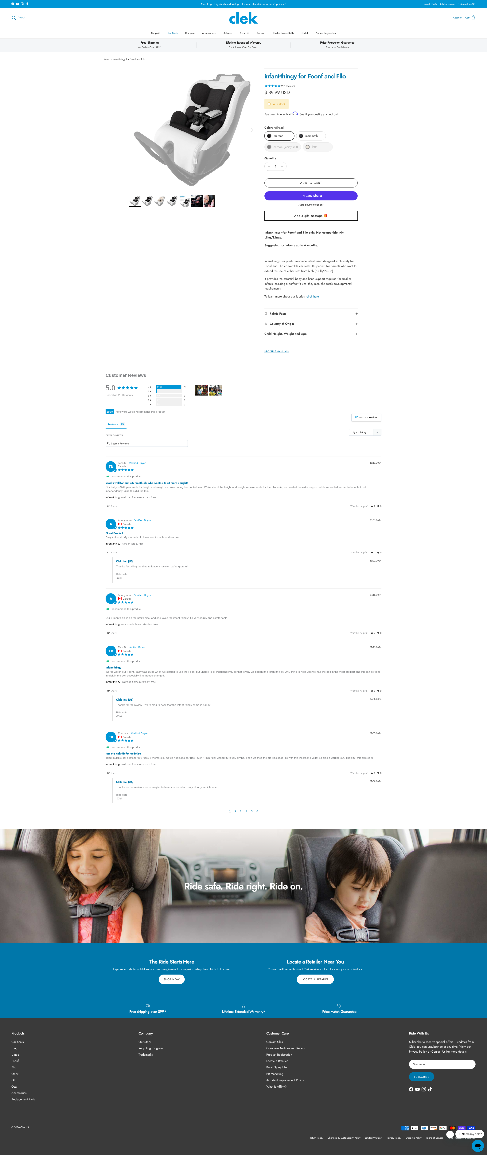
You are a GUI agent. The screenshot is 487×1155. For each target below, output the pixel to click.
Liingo (15, 1054)
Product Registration (325, 33)
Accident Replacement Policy (285, 1080)
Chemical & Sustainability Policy (344, 1138)
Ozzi (14, 1086)
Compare (190, 33)
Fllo (13, 1067)
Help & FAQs (430, 4)
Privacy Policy (418, 1051)
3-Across (228, 33)
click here (312, 296)
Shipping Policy (414, 1138)
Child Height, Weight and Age (285, 334)
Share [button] (113, 506)
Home (106, 59)
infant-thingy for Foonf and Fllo (129, 59)
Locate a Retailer (315, 979)
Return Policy (316, 1138)
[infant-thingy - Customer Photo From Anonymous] (201, 390)
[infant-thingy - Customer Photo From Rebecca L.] (215, 390)
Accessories (18, 1093)
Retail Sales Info (276, 1067)
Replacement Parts (23, 1099)
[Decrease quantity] (268, 166)
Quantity (270, 158)
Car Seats (172, 33)
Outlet (305, 33)
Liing (14, 1048)
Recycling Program (150, 1048)
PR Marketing (274, 1074)
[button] (373, 506)
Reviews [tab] (112, 424)
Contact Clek (274, 1042)
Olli (13, 1080)
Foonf (15, 1061)
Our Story (144, 1042)
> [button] (265, 811)
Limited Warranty (373, 1138)
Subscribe (421, 1077)
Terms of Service (434, 1138)
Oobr (14, 1074)
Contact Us (438, 1051)
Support (261, 33)
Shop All (155, 33)
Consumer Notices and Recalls (285, 1048)
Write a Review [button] (368, 417)
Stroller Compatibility (283, 33)
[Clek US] (243, 18)
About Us (244, 33)
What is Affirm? (276, 1086)
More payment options (311, 204)
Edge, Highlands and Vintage (223, 4)
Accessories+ (209, 33)
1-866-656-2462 (466, 4)
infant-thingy (113, 497)
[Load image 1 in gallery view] (192, 128)
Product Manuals (276, 351)
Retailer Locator (447, 4)
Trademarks (145, 1054)
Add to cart (311, 183)
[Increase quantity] (283, 166)
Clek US (24, 1127)
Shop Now (172, 979)
